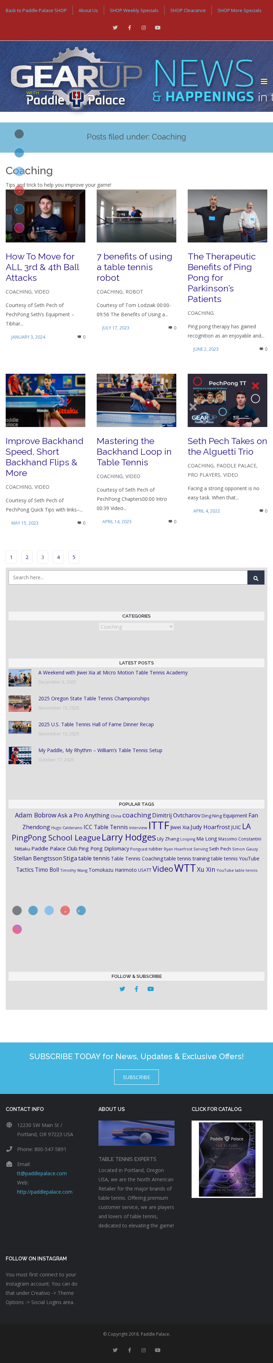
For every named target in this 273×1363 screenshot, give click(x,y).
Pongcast (139, 849)
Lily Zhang (168, 839)
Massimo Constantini (239, 839)
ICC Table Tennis (106, 827)
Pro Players (204, 474)
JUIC (236, 827)
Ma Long (206, 838)
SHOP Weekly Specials (134, 10)
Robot (134, 291)
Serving (200, 849)
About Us (88, 10)
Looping (187, 839)
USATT (144, 870)
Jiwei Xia (179, 827)
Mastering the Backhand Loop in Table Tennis (134, 451)
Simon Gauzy (245, 849)
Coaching (19, 291)
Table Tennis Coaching (137, 858)
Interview (138, 827)
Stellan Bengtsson (38, 858)
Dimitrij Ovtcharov (176, 815)
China (116, 816)
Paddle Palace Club (54, 848)
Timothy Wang (73, 870)
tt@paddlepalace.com (42, 1173)
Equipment (235, 815)
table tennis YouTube (235, 858)
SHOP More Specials (240, 10)
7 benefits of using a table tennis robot (134, 267)
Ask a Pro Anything (83, 815)
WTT (185, 868)
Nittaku (22, 848)
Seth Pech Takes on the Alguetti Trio (227, 446)
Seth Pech (220, 848)
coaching (136, 815)
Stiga (70, 858)
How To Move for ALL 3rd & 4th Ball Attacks (42, 267)
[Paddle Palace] (130, 81)
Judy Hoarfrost (210, 827)
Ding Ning (212, 816)
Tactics (25, 870)
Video (41, 291)
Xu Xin (206, 869)
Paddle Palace (236, 465)
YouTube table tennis (236, 870)
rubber (156, 849)
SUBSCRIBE (136, 1077)
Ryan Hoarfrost (178, 849)
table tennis (94, 858)
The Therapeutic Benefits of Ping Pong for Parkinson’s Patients (222, 277)
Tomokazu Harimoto (113, 869)
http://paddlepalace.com (45, 1191)
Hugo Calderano (66, 827)
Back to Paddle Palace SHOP (36, 10)
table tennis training (187, 858)
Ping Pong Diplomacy (104, 848)
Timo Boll (47, 870)
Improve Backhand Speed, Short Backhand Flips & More (45, 457)
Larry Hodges (129, 837)
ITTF (158, 825)
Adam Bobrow (36, 815)
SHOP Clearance (188, 10)
